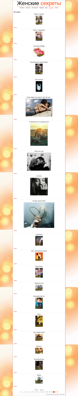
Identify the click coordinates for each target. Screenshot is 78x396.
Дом (46, 7)
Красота (28, 7)
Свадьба (41, 7)
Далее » (41, 389)
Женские (39, 3)
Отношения (35, 7)
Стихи (56, 7)
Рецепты (22, 7)
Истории (51, 7)
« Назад (36, 389)
